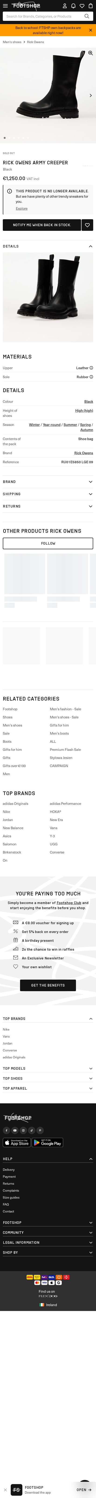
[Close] (90, 30)
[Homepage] (48, 1118)
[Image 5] (23, 138)
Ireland (51, 1304)
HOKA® (55, 811)
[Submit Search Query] (86, 16)
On (5, 860)
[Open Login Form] (64, 5)
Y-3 (52, 836)
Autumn (86, 429)
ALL (53, 741)
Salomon (10, 844)
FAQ (6, 1204)
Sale (6, 733)
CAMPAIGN (59, 765)
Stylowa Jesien (61, 757)
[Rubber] (91, 377)
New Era (56, 819)
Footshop (10, 709)
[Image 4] (18, 138)
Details (11, 246)
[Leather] (91, 368)
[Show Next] (90, 95)
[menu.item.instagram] (23, 1130)
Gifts (6, 757)
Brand (9, 481)
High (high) (84, 410)
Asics (7, 836)
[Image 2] (9, 138)
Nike (6, 811)
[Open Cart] (90, 5)
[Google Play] (47, 1142)
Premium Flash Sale (65, 749)
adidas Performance (65, 803)
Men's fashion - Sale (65, 709)
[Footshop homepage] (26, 6)
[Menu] (5, 5)
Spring (85, 424)
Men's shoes (12, 725)
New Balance (13, 827)
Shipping (12, 494)
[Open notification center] (73, 5)
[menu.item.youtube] (15, 1130)
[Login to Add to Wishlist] (87, 225)
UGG (54, 844)
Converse (57, 852)
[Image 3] (14, 138)
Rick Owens (83, 452)
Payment (9, 1176)
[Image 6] (28, 138)
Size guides (11, 1197)
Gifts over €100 (14, 765)
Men (6, 773)
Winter (34, 424)
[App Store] (17, 1142)
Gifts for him (12, 749)
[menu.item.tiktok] (31, 1130)
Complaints (11, 1190)
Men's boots (59, 733)
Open (81, 1490)
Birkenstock (12, 852)
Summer (70, 424)
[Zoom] (90, 53)
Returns (12, 506)
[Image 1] (4, 138)
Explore (21, 208)
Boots (7, 741)
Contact (8, 1211)
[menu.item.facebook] (6, 1130)
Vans (53, 827)
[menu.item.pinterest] (40, 1130)
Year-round (52, 424)
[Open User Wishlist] (82, 5)
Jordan (8, 819)
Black (88, 401)
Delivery (9, 1169)
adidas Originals (15, 803)
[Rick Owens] (87, 165)
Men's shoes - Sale (64, 717)
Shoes (7, 717)
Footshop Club (69, 903)
